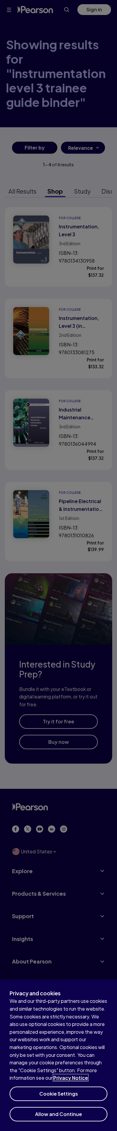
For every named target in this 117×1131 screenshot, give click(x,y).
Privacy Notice (70, 1078)
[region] (58, 1055)
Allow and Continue (58, 1114)
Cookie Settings (58, 1093)
